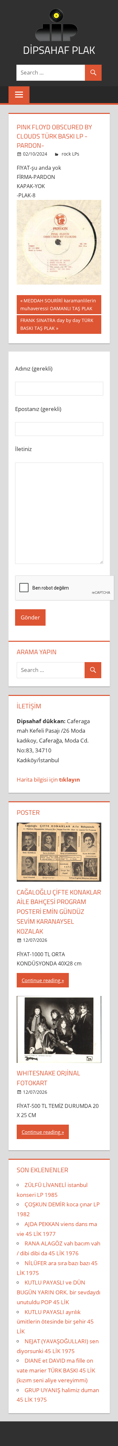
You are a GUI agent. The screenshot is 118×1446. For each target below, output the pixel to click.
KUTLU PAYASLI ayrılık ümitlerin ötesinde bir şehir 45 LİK (55, 1321)
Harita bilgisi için (48, 779)
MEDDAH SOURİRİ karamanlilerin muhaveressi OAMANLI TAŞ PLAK (58, 304)
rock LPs (70, 154)
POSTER (28, 812)
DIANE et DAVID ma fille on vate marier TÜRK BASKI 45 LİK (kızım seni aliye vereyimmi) (56, 1370)
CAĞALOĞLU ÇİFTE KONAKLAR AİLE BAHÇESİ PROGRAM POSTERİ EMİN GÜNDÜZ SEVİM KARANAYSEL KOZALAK (59, 911)
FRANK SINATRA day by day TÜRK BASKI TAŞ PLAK (56, 324)
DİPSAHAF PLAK (59, 50)
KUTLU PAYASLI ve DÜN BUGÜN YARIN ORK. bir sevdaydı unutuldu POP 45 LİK (58, 1292)
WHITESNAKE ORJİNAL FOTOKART (48, 1078)
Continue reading (41, 980)
